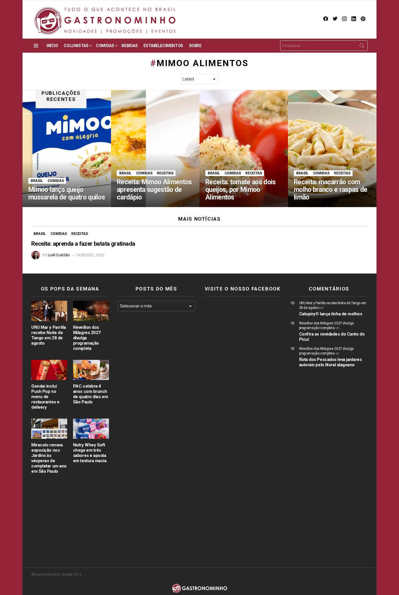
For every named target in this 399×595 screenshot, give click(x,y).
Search (362, 46)
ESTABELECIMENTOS (163, 45)
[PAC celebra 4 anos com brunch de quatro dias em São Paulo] (91, 370)
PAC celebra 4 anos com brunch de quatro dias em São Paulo (90, 394)
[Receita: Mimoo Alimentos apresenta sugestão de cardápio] (155, 148)
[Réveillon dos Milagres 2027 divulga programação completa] (91, 311)
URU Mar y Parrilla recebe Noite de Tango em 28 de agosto (48, 335)
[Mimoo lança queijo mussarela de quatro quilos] (66, 148)
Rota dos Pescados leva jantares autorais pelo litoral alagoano (330, 362)
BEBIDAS (130, 45)
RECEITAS (165, 173)
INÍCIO (52, 45)
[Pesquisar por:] (324, 45)
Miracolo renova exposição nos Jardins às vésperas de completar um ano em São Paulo (49, 458)
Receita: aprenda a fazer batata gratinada (83, 243)
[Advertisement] (156, 411)
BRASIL (37, 181)
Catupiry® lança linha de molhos (330, 314)
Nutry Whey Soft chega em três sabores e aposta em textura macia (90, 452)
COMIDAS (105, 45)
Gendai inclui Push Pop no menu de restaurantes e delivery (45, 397)
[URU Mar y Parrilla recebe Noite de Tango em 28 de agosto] (49, 311)
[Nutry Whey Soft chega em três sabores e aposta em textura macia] (91, 429)
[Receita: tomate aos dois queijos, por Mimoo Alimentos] (244, 148)
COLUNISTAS (76, 45)
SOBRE (195, 45)
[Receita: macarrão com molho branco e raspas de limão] (332, 148)
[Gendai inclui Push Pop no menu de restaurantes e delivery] (49, 370)
